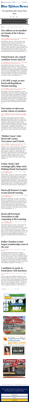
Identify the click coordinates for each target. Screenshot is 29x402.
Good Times (12, 114)
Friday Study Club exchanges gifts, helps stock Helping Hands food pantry (14, 166)
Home (2, 27)
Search (25, 2)
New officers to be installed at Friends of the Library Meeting (13, 33)
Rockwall (12, 39)
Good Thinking (4, 63)
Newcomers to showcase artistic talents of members (13, 109)
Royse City (16, 39)
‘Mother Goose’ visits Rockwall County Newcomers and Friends (12, 139)
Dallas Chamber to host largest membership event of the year (14, 244)
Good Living (3, 39)
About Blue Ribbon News (7, 384)
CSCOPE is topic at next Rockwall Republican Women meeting (12, 83)
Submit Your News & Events (20, 384)
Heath (8, 39)
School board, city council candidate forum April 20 (13, 58)
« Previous (4, 289)
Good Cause (24, 38)
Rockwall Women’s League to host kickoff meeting (14, 191)
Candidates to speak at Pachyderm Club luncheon (14, 269)
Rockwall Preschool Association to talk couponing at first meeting (13, 216)
